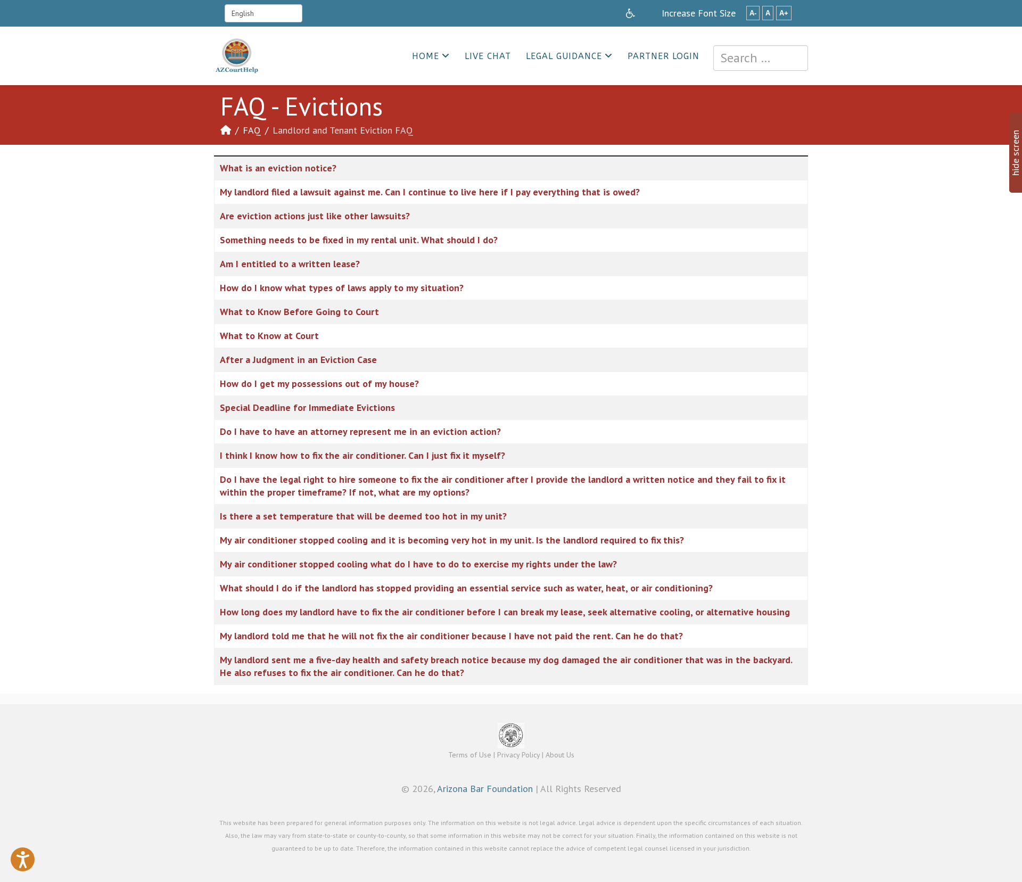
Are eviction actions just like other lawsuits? (315, 216)
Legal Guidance (564, 56)
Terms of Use (469, 755)
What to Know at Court (269, 335)
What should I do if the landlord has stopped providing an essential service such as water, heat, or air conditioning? (466, 588)
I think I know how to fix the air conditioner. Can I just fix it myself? (362, 455)
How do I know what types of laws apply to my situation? (342, 288)
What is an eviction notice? (278, 168)
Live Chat (488, 56)
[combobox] (760, 58)
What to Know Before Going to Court (299, 312)
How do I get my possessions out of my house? (319, 383)
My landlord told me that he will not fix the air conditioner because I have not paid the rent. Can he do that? (451, 636)
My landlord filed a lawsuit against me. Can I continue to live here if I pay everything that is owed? (430, 192)
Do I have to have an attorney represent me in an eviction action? (360, 431)
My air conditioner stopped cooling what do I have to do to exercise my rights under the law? (418, 564)
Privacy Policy (518, 755)
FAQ (252, 130)
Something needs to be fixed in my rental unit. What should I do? (359, 240)
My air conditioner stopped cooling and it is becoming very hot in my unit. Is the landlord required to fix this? (452, 540)
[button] (23, 859)
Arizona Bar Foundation (485, 788)
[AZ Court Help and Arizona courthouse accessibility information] (630, 13)
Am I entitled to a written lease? (290, 264)
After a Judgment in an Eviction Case (298, 359)
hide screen (1015, 153)
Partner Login (663, 56)
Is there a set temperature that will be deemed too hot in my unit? (363, 516)
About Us (560, 755)
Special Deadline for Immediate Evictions (307, 407)
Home (425, 56)
